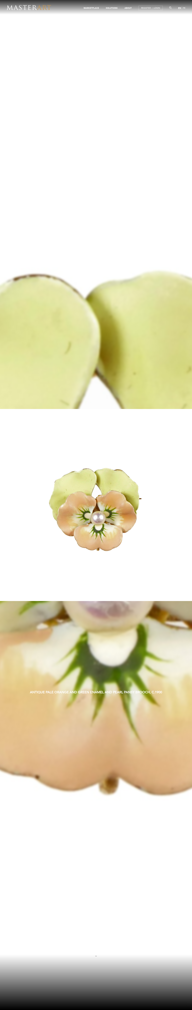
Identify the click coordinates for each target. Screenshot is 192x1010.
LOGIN (157, 8)
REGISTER (146, 8)
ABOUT (128, 8)
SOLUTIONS (112, 8)
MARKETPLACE (91, 8)
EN (179, 8)
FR (184, 8)
